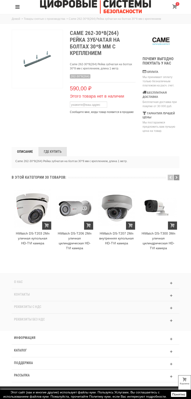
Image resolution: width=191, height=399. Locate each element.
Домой (16, 18)
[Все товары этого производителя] (161, 41)
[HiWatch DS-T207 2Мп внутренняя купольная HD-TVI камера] (116, 208)
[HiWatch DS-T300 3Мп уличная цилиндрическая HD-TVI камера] (158, 208)
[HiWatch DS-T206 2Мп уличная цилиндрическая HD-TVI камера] (74, 208)
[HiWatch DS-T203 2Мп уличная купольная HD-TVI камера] (32, 208)
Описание (25, 151)
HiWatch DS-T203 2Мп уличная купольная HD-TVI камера (33, 238)
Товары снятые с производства (44, 18)
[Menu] (17, 7)
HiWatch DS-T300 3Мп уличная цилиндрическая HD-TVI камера (158, 241)
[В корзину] (46, 226)
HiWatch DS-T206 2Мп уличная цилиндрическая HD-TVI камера (75, 241)
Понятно (178, 394)
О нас (18, 282)
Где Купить (52, 151)
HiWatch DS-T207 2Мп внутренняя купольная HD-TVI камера (116, 238)
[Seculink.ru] (95, 6)
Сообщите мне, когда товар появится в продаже (102, 112)
